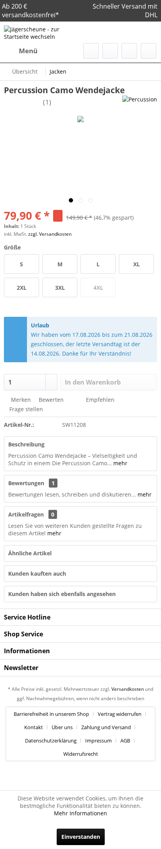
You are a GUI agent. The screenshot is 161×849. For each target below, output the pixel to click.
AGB (125, 740)
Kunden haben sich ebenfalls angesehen (62, 594)
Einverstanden (80, 836)
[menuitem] (20, 51)
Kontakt (33, 727)
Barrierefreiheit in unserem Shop (51, 713)
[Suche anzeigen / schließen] (91, 51)
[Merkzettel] (110, 51)
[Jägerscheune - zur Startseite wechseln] (42, 32)
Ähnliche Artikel (30, 553)
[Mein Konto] (129, 51)
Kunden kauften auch (37, 573)
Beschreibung (26, 444)
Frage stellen (26, 409)
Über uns (62, 727)
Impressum (98, 740)
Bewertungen (26, 483)
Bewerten (50, 399)
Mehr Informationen (80, 813)
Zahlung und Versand (106, 727)
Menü (28, 50)
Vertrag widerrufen (119, 713)
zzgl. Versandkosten (50, 234)
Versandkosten (127, 689)
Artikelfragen (31, 514)
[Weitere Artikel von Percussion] (139, 102)
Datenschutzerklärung (51, 740)
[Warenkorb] (148, 51)
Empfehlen (99, 399)
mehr (119, 463)
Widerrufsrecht (80, 753)
